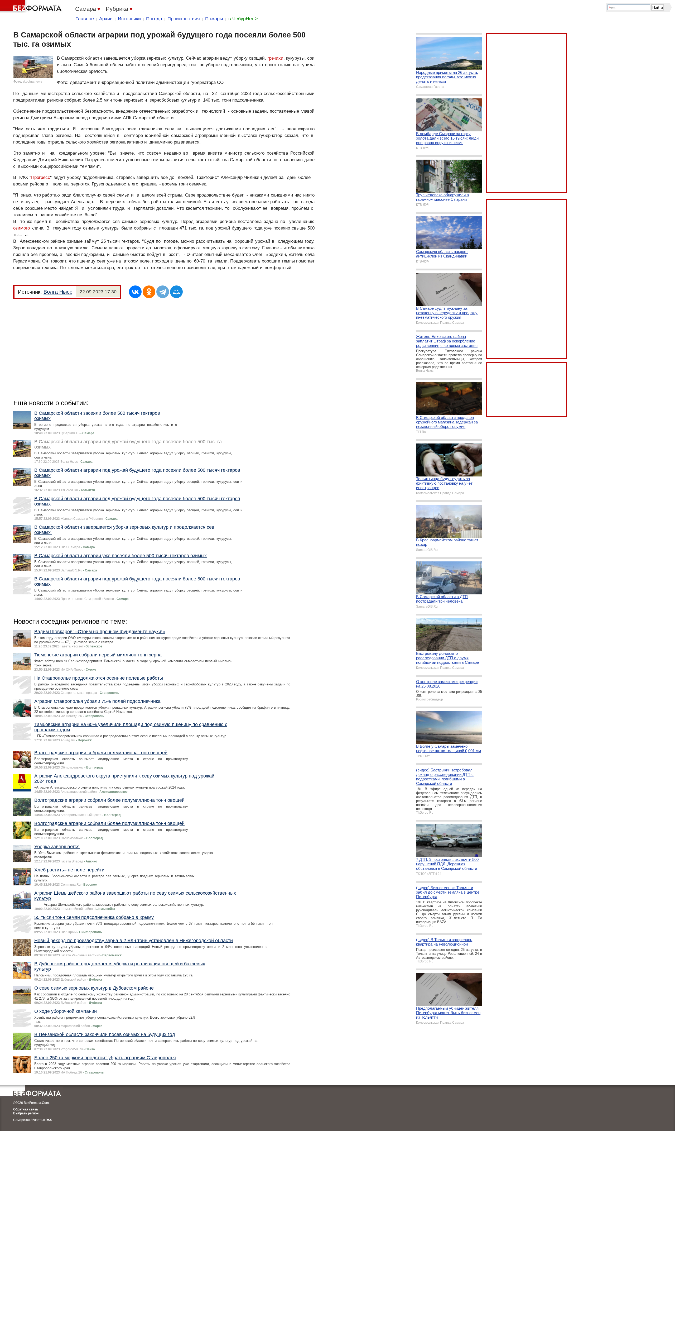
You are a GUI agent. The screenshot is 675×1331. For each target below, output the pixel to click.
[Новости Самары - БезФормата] (31, 6)
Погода (154, 18)
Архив (106, 18)
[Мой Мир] (176, 291)
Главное (84, 18)
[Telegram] (162, 291)
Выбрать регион (25, 1113)
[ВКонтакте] (135, 291)
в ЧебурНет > (243, 18)
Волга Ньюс (58, 292)
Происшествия (183, 18)
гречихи (275, 58)
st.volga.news (32, 81)
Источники (129, 18)
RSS (49, 1120)
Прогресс (40, 177)
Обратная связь (25, 1109)
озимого (21, 228)
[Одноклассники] (149, 291)
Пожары (214, 18)
